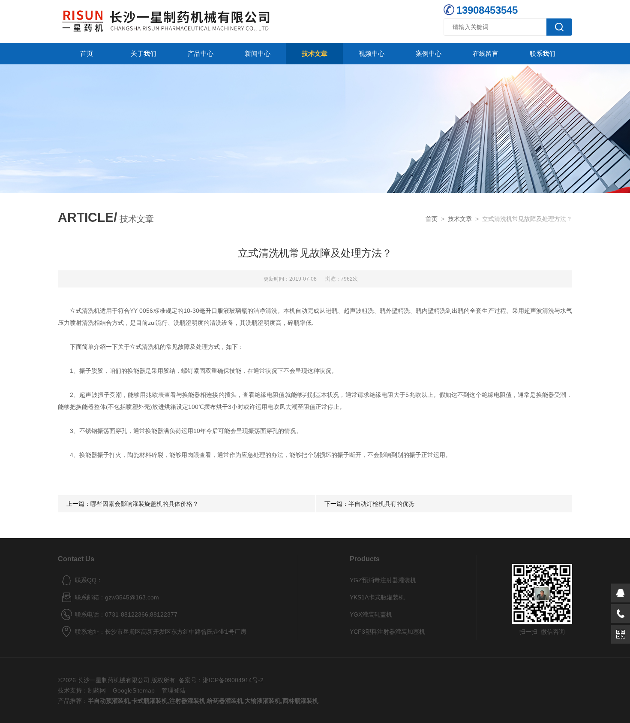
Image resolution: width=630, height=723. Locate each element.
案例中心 (428, 53)
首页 (86, 53)
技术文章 (314, 53)
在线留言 (485, 53)
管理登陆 (174, 690)
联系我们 (542, 53)
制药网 (97, 690)
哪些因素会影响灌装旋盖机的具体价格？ (144, 503)
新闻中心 (257, 53)
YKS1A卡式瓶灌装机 (377, 597)
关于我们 (143, 53)
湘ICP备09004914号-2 (233, 680)
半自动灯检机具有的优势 (381, 503)
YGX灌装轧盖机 (371, 614)
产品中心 (200, 53)
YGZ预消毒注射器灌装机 (383, 580)
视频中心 (371, 53)
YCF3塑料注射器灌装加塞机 (387, 631)
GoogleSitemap (134, 690)
